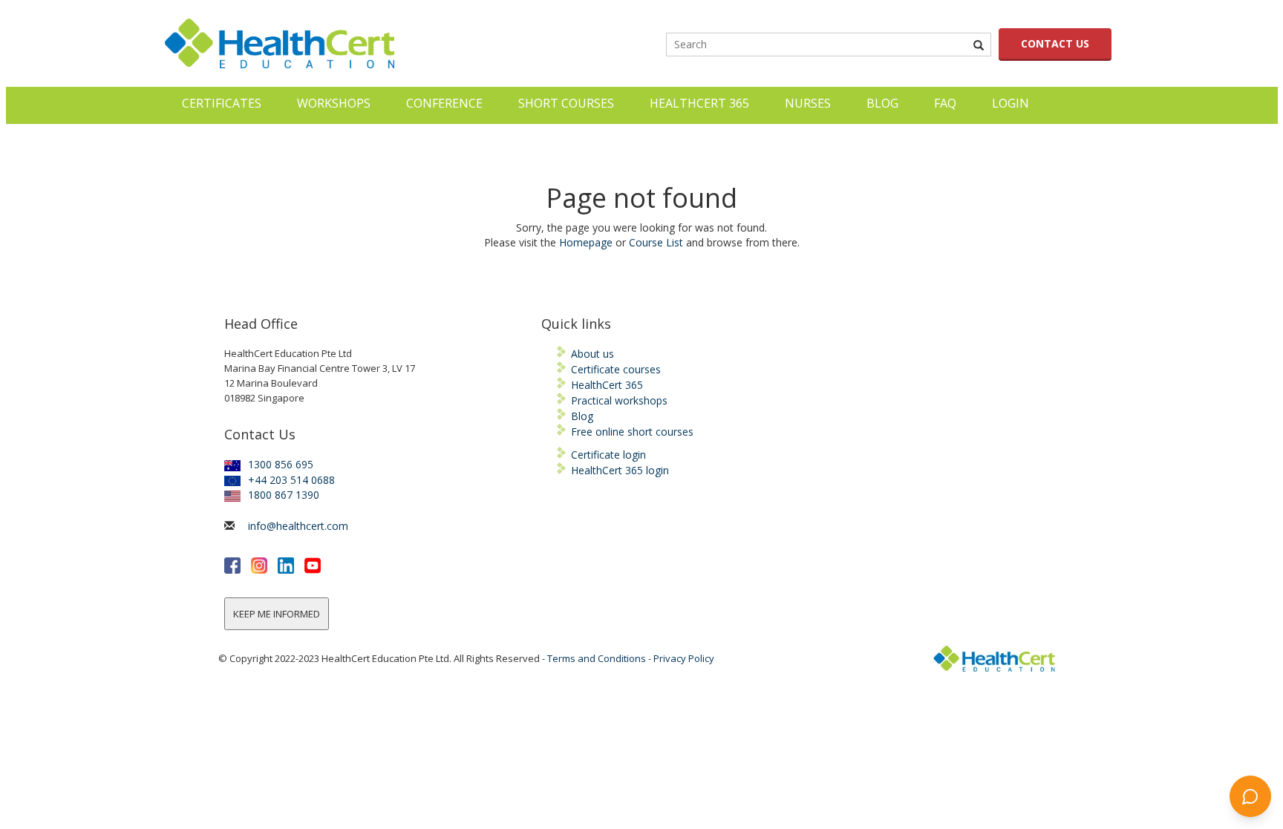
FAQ (945, 103)
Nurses (808, 103)
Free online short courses (632, 432)
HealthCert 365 (699, 103)
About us (592, 354)
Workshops (333, 103)
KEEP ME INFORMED (276, 613)
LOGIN (1010, 103)
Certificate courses (616, 369)
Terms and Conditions (596, 658)
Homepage (586, 242)
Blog (882, 103)
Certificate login (608, 455)
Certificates (221, 103)
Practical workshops (619, 400)
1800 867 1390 (283, 495)
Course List (656, 242)
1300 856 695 (280, 464)
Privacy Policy (683, 658)
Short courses (566, 103)
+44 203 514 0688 (291, 480)
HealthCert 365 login (620, 470)
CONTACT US (1055, 43)
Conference (444, 103)
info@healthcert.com (298, 526)
